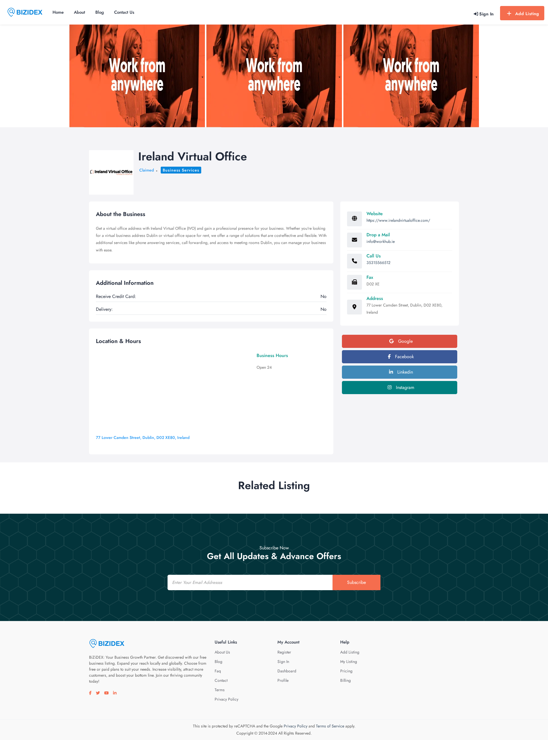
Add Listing (527, 14)
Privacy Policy (226, 699)
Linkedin (404, 372)
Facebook (404, 356)
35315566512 (378, 262)
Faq (218, 671)
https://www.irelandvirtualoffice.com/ (398, 220)
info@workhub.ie (380, 241)
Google (405, 341)
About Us (222, 652)
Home (58, 12)
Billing (345, 680)
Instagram (404, 387)
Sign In (283, 661)
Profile (283, 680)
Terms (220, 690)
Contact (221, 680)
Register (284, 652)
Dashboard (286, 671)
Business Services (181, 170)
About (79, 12)
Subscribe (356, 582)
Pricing (346, 671)
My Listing (348, 661)
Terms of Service (330, 726)
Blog (99, 12)
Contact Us (124, 12)
